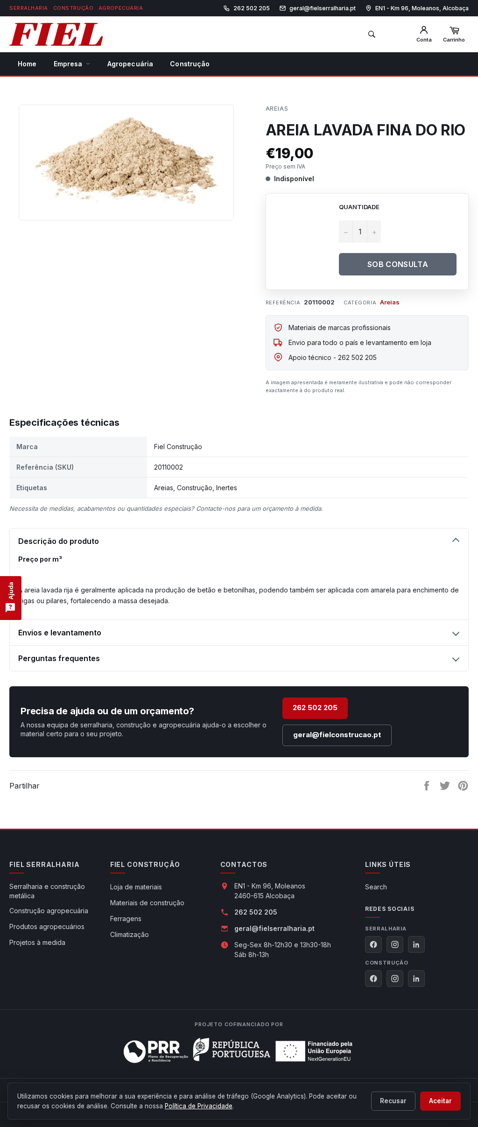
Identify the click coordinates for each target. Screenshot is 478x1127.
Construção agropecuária (48, 911)
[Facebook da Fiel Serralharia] (373, 944)
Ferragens (125, 919)
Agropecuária (130, 64)
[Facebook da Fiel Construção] (373, 978)
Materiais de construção (147, 903)
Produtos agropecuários (46, 926)
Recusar (393, 1101)
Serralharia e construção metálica (47, 891)
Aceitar (440, 1101)
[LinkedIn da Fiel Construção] (416, 978)
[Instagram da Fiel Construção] (395, 978)
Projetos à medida (37, 942)
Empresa (68, 64)
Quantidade (359, 207)
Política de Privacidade (198, 1106)
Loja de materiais (136, 887)
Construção (190, 64)
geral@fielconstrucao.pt (337, 734)
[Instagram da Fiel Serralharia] (395, 944)
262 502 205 (315, 707)
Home (27, 64)
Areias (277, 108)
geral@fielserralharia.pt (274, 928)
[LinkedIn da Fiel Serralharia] (416, 944)
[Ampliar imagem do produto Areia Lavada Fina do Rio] (126, 158)
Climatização (129, 934)
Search (376, 887)
